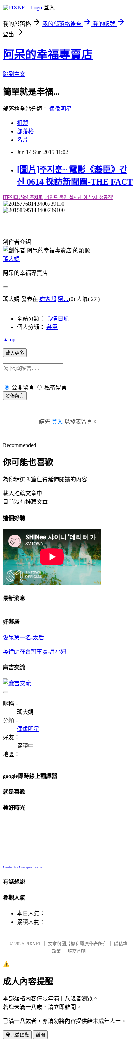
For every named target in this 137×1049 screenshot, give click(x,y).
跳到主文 (14, 74)
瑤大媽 (11, 259)
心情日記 (57, 319)
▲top (9, 339)
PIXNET (33, 943)
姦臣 (52, 327)
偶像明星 (60, 109)
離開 (40, 1035)
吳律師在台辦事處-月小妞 (34, 652)
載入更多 (15, 353)
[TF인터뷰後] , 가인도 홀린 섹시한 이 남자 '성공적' (58, 197)
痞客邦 (47, 299)
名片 (22, 140)
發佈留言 (15, 396)
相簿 (22, 123)
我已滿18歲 (17, 1035)
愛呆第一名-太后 (23, 638)
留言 (63, 299)
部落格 (25, 131)
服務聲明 (76, 951)
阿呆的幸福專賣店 (48, 54)
